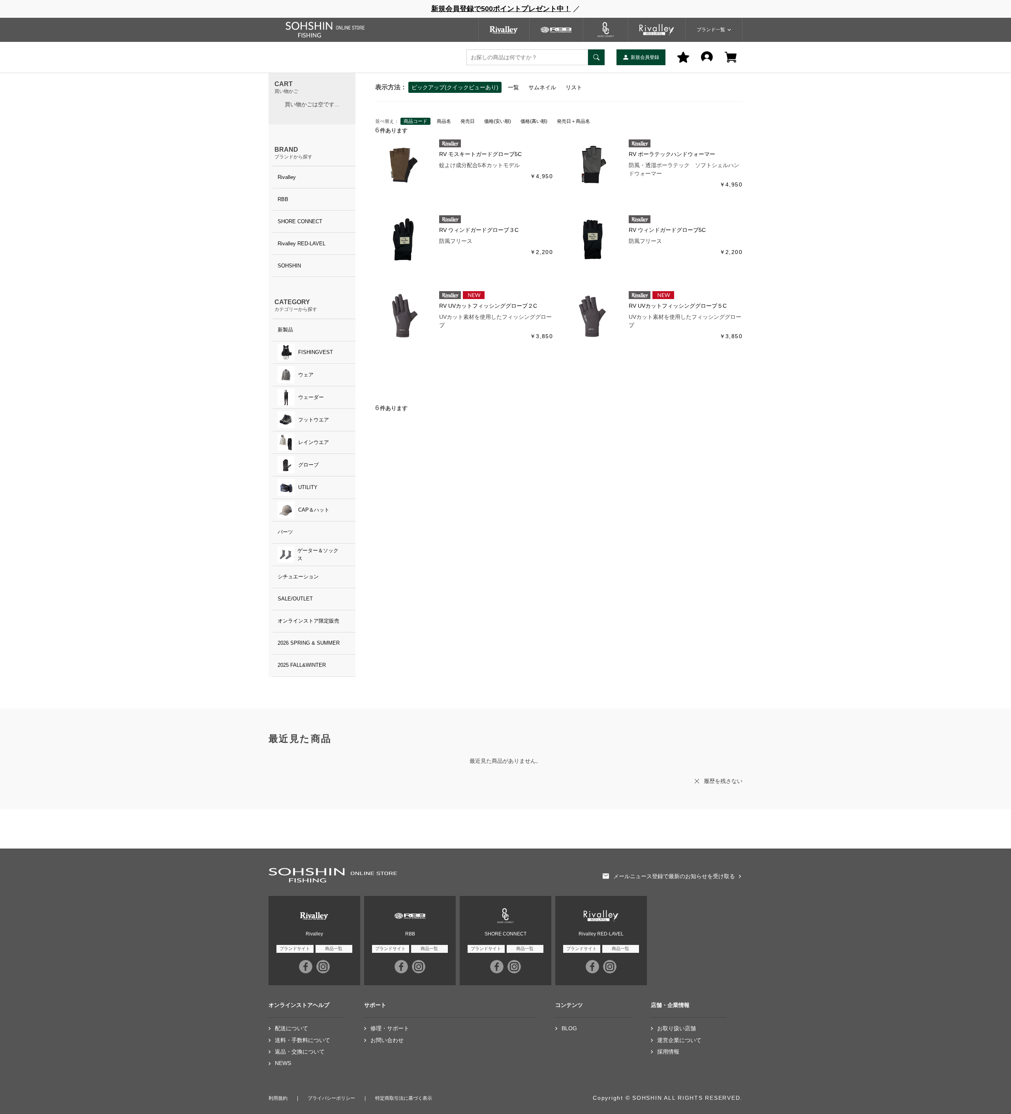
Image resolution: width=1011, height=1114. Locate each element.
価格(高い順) (534, 121)
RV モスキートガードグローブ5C (480, 154)
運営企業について (679, 1040)
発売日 (467, 121)
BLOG (569, 1028)
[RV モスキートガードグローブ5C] (403, 163)
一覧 (513, 87)
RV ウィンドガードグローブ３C (479, 230)
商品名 (444, 121)
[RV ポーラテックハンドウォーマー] (593, 163)
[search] (596, 57)
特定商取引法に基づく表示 (403, 1098)
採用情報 (668, 1052)
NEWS (283, 1063)
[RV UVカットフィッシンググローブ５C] (593, 315)
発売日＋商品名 (573, 121)
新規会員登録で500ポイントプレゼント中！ (501, 9)
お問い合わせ (387, 1040)
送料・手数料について (302, 1040)
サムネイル (542, 87)
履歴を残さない (723, 781)
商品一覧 (333, 948)
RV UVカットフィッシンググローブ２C (488, 306)
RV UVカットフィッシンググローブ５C (678, 306)
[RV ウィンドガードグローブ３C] (403, 239)
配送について (291, 1028)
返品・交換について (300, 1052)
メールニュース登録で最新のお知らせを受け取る (674, 876)
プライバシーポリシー (331, 1098)
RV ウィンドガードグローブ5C (667, 230)
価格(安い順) (497, 121)
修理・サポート (389, 1028)
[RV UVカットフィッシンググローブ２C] (403, 315)
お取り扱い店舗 (676, 1028)
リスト (574, 87)
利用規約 (278, 1098)
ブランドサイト (295, 948)
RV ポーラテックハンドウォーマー (672, 154)
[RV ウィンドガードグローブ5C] (593, 239)
